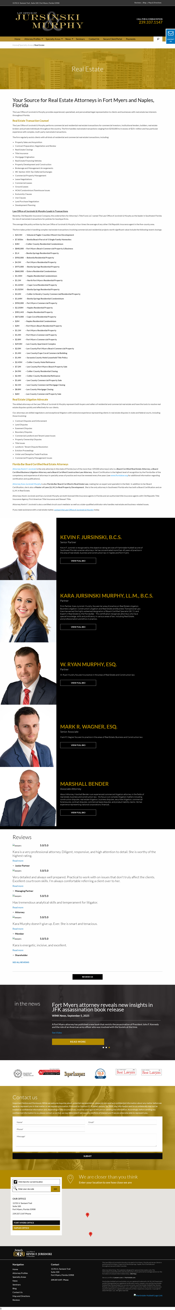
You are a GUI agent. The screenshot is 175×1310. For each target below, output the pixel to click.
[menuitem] (17, 39)
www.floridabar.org (119, 475)
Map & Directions (154, 3)
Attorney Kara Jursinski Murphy (27, 484)
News (68, 39)
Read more (18, 860)
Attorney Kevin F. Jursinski (24, 469)
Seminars (80, 39)
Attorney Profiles (32, 39)
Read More (78, 1041)
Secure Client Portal (112, 39)
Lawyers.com (118, 1277)
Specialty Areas (53, 39)
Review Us (87, 977)
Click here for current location (30, 1182)
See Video (57, 1032)
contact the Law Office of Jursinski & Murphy (74, 509)
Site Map (133, 1274)
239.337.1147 (150, 22)
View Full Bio (78, 561)
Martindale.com (130, 1277)
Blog (144, 3)
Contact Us (94, 39)
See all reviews (21, 962)
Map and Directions (21, 1296)
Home (17, 39)
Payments (130, 39)
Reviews (138, 3)
